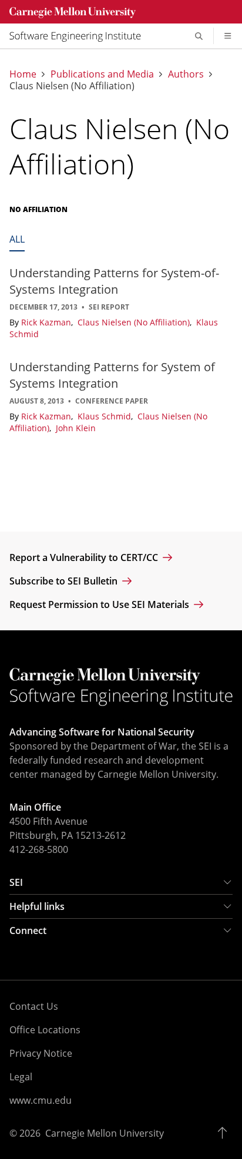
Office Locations (44, 1029)
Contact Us (33, 1006)
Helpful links (37, 906)
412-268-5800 (38, 849)
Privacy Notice (40, 1053)
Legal (20, 1076)
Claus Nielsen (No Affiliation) (135, 322)
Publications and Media (102, 74)
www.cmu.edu (40, 1100)
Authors (186, 74)
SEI (16, 882)
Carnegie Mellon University (104, 1133)
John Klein (76, 428)
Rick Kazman (47, 322)
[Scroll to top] (225, 1133)
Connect (27, 930)
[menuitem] (79, 36)
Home (22, 74)
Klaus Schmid (105, 416)
